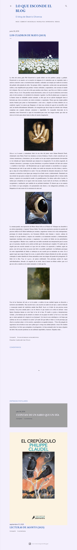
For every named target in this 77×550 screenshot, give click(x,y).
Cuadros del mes (20, 340)
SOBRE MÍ (23, 21)
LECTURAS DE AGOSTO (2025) (27, 527)
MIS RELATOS (41, 21)
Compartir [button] (13, 337)
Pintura (28, 340)
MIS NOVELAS (31, 21)
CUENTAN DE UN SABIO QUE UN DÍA (37, 414)
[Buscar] (66, 6)
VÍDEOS (57, 21)
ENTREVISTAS (50, 21)
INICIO (17, 21)
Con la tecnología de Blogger (40, 543)
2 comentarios (21, 531)
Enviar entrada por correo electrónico (28, 337)
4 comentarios (28, 418)
